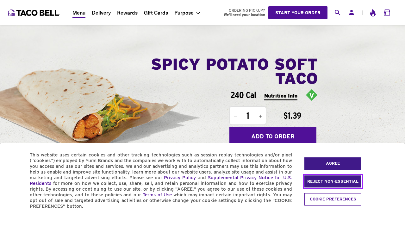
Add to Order (273, 136)
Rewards (127, 13)
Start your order (298, 12)
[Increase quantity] (260, 116)
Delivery (101, 13)
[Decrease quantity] (235, 116)
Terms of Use (157, 195)
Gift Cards (156, 13)
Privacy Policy (180, 177)
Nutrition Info (280, 96)
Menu (78, 13)
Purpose (184, 13)
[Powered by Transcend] (10, 220)
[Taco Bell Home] (34, 13)
